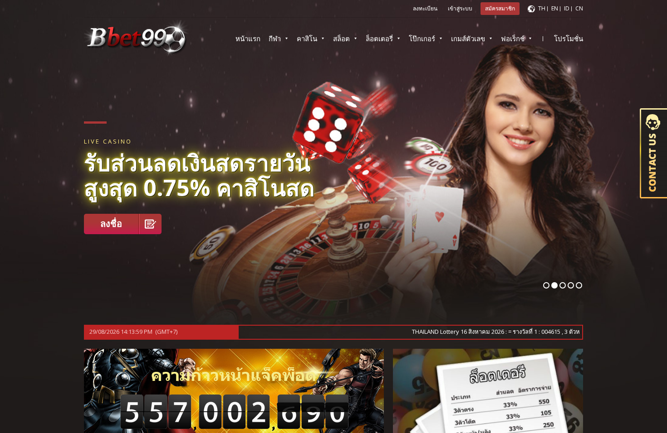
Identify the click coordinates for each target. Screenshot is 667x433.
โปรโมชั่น (568, 38)
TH (541, 8)
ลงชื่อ (111, 223)
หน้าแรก (247, 38)
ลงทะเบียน (425, 8)
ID (566, 8)
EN (554, 8)
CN (579, 8)
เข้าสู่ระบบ (460, 8)
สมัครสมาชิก (500, 8)
